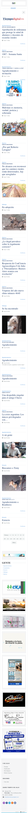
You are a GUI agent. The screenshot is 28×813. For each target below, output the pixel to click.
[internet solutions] (20, 811)
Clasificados (7, 768)
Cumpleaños (6, 568)
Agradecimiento (9, 344)
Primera (6, 535)
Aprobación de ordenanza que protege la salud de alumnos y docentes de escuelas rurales (14, 33)
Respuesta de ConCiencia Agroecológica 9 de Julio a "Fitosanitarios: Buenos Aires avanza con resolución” (14, 268)
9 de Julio (13, 7)
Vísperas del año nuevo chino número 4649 (13, 292)
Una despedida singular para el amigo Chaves (13, 396)
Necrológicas (7, 770)
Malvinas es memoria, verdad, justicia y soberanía (12, 110)
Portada (6, 766)
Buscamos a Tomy (10, 467)
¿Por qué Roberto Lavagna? (10, 148)
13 (14, 538)
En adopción (8, 207)
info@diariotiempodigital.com (12, 797)
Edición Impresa (8, 773)
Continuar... (23, 43)
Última (14, 542)
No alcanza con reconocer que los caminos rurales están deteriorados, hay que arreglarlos (14, 170)
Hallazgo (4, 204)
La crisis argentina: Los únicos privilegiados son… (13, 417)
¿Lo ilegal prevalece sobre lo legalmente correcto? (11, 244)
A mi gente (7, 434)
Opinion (4, 50)
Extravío (4, 465)
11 (7, 538)
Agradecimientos (6, 25)
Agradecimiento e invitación (10, 72)
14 (17, 538)
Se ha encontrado (10, 308)
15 (20, 538)
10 (4, 538)
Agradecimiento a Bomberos (10, 503)
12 (11, 538)
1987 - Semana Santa (12, 54)
